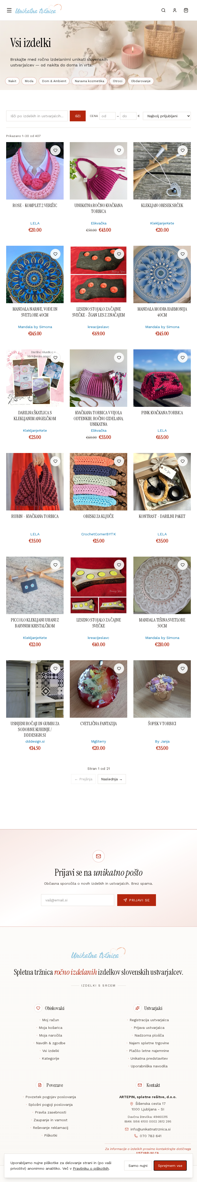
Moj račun (49, 1020)
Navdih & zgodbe (49, 1043)
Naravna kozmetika (89, 81)
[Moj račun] (175, 10)
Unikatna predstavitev (148, 1058)
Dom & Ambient (54, 81)
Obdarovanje (141, 81)
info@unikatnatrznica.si (151, 1129)
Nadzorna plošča (148, 1035)
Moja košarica (49, 1028)
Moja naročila (49, 1035)
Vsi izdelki (49, 1051)
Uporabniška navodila (148, 1066)
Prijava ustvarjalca (147, 1028)
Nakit (12, 81)
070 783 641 (150, 1136)
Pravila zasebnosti (49, 1112)
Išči (78, 116)
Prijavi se (139, 900)
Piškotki (49, 1135)
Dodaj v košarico (35, 150)
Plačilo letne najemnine (147, 1051)
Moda (29, 81)
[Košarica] (186, 10)
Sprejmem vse (170, 1166)
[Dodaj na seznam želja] (55, 150)
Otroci (117, 81)
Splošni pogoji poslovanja (49, 1104)
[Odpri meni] (9, 10)
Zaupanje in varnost (49, 1120)
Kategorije (49, 1058)
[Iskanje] (163, 10)
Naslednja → (112, 779)
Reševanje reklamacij (49, 1128)
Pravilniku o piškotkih (91, 1168)
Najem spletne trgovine (147, 1043)
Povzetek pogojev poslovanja (49, 1097)
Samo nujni (138, 1166)
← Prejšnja (83, 779)
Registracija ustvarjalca (148, 1020)
